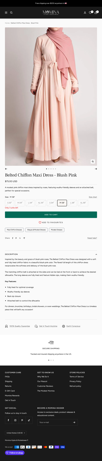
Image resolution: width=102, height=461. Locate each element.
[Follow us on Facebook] (8, 420)
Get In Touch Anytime (48, 326)
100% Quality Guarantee (19, 326)
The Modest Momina (45, 391)
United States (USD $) (15, 433)
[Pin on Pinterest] (16, 238)
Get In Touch (10, 400)
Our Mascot (42, 381)
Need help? (92, 238)
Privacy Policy (75, 381)
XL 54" (41, 203)
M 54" (19, 203)
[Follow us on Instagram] (15, 420)
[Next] (96, 169)
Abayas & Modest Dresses (36, 230)
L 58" (72, 203)
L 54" (30, 203)
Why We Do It (43, 377)
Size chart (93, 197)
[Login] (85, 13)
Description (11, 254)
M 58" (62, 203)
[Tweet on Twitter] (20, 238)
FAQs (7, 377)
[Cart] (96, 12)
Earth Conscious (73, 326)
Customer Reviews (45, 386)
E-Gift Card (10, 391)
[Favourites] (90, 12)
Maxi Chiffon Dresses (14, 230)
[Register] (74, 422)
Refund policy (75, 386)
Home (7, 23)
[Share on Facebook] (12, 238)
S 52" (9, 203)
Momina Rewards (12, 395)
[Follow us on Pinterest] (22, 420)
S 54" (51, 203)
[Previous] (6, 169)
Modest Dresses (56, 230)
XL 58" (83, 203)
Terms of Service (77, 377)
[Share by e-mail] (24, 238)
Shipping (8, 381)
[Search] (11, 12)
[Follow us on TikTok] (29, 420)
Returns (8, 386)
